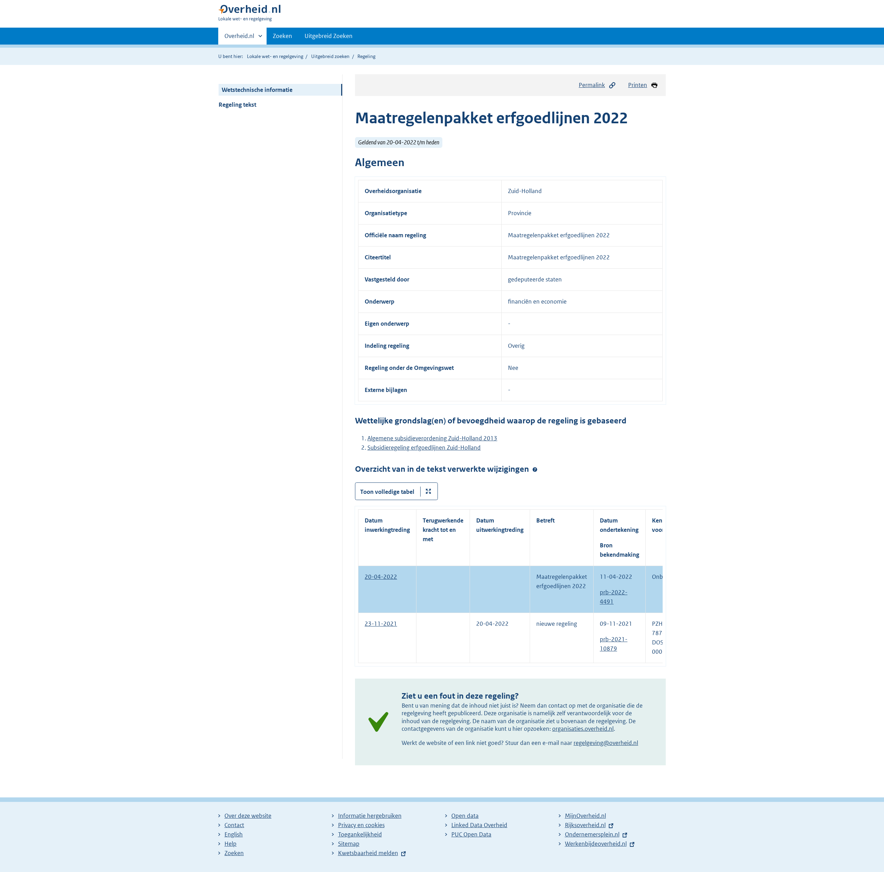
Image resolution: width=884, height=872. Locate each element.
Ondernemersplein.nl (592, 834)
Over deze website (247, 816)
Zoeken (282, 36)
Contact (234, 825)
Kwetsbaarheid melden (368, 853)
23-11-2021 (381, 623)
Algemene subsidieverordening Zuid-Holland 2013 (432, 438)
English (233, 834)
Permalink (592, 85)
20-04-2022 (381, 577)
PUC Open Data (471, 834)
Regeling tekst (237, 104)
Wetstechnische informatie (257, 90)
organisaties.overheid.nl (583, 728)
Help (230, 843)
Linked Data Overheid (479, 825)
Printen (637, 85)
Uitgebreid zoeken (330, 56)
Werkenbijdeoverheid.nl (596, 843)
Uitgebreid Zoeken (329, 36)
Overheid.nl (239, 38)
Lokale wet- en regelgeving (275, 56)
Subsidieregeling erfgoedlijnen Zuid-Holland (424, 447)
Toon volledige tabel (387, 492)
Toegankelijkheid (360, 834)
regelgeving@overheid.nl (606, 743)
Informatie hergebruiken (370, 816)
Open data (465, 816)
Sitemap (348, 843)
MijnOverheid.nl (585, 816)
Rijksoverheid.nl (585, 825)
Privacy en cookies (361, 825)
